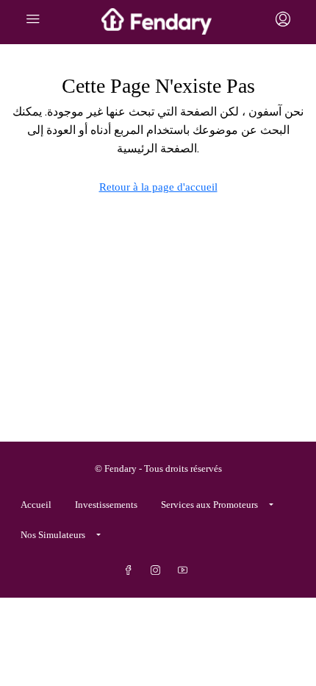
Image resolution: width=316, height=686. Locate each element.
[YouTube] (185, 570)
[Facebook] (131, 570)
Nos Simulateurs (53, 534)
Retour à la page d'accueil (158, 187)
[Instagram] (158, 570)
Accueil (36, 504)
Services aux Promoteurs (209, 504)
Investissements (106, 504)
